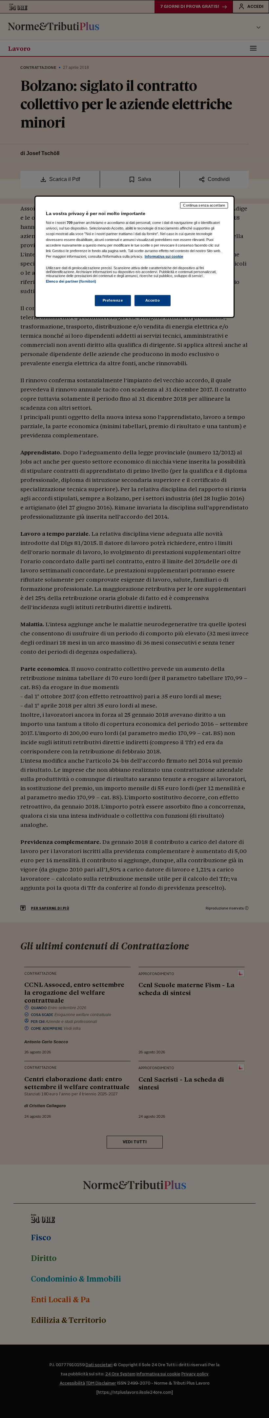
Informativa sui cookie (164, 256)
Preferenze (113, 300)
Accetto (152, 300)
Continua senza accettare (204, 205)
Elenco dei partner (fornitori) (71, 281)
